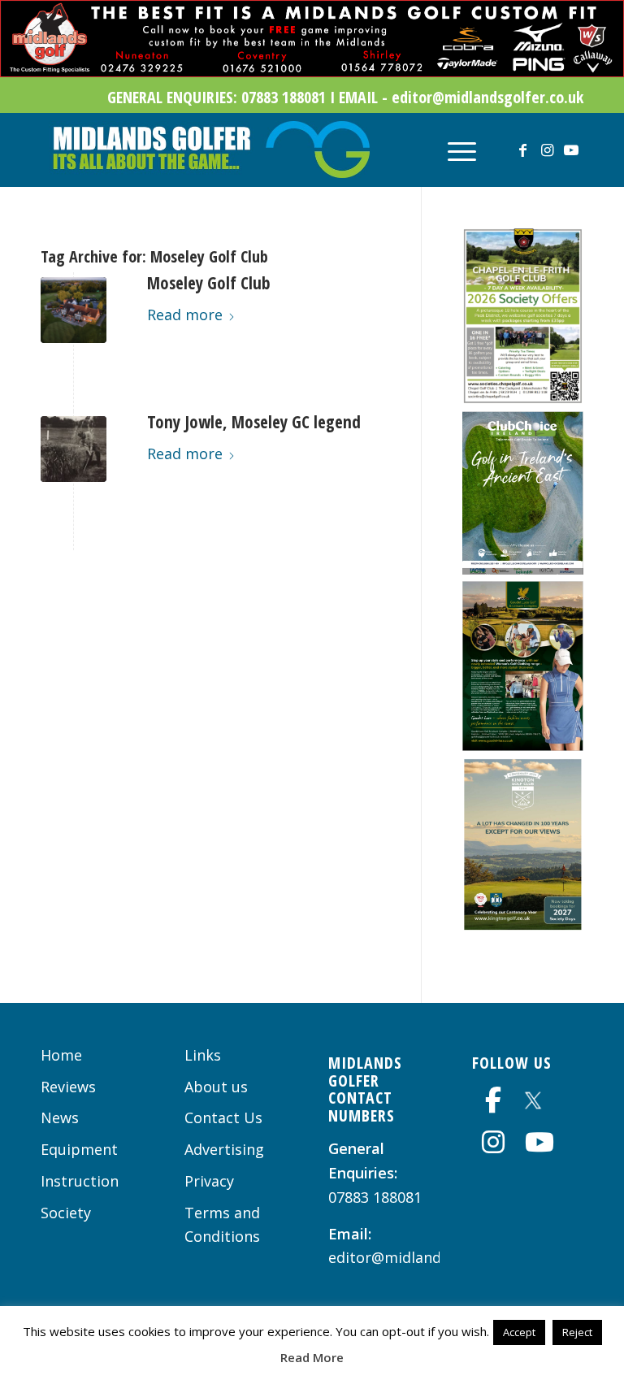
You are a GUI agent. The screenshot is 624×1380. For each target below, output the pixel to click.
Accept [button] (519, 1332)
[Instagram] (493, 1141)
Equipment (79, 1149)
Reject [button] (577, 1332)
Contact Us (223, 1117)
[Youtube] (539, 1141)
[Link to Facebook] (522, 149)
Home (61, 1055)
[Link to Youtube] (571, 149)
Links (202, 1055)
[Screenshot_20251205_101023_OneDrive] (522, 398)
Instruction (80, 1181)
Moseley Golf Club (209, 282)
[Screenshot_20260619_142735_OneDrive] (522, 569)
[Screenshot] (73, 310)
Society (66, 1212)
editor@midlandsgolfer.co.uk (429, 1257)
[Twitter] (533, 1097)
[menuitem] (453, 149)
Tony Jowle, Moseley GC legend (254, 421)
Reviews (68, 1086)
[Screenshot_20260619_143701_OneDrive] (522, 745)
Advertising (224, 1149)
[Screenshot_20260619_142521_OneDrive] (522, 925)
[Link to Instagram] (547, 149)
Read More (312, 1357)
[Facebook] (493, 1099)
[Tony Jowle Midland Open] (73, 449)
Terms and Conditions (222, 1225)
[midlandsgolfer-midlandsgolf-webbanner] (312, 71)
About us (216, 1086)
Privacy (209, 1181)
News (60, 1117)
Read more (185, 314)
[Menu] (453, 149)
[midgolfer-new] (209, 149)
